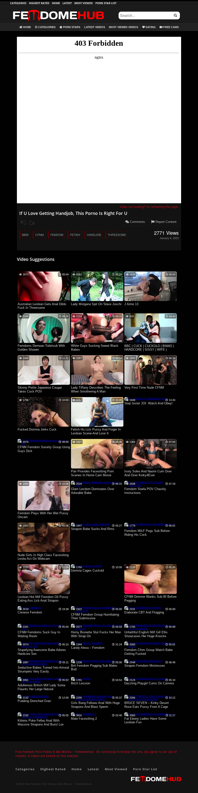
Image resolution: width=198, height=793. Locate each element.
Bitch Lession (80, 683)
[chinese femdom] (29, 607)
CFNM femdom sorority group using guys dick (44, 449)
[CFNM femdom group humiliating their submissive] (97, 610)
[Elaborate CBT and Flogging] (142, 607)
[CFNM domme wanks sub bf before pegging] (150, 592)
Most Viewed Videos (123, 27)
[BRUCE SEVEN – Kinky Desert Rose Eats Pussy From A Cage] (150, 699)
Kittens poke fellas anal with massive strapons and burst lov (41, 722)
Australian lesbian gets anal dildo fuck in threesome (42, 306)
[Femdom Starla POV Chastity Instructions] (150, 485)
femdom (56, 235)
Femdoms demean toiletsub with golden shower (41, 347)
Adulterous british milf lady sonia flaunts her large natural (41, 687)
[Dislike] (23, 222)
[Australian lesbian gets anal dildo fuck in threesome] (44, 300)
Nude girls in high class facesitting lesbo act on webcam (43, 557)
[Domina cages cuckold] (86, 565)
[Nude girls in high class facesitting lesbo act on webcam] (44, 551)
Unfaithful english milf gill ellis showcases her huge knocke (146, 634)
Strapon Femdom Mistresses (144, 665)
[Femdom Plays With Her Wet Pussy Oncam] (44, 509)
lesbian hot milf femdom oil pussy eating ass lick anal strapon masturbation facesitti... (43, 599)
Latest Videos (94, 27)
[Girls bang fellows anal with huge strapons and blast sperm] (97, 699)
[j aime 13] (150, 300)
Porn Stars (71, 27)
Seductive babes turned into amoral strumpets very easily (43, 669)
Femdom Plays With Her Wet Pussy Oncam (43, 515)
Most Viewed (83, 3)
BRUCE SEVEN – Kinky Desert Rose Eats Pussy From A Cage (146, 705)
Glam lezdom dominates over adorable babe (92, 491)
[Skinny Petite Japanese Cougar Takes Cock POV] (44, 383)
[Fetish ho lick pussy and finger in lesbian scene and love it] (97, 425)
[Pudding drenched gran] (33, 696)
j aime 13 (131, 304)
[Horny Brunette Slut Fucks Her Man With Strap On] (97, 628)
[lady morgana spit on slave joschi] (97, 300)
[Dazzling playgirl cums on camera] (146, 678)
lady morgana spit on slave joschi (96, 304)
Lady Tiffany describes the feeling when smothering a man (96, 389)
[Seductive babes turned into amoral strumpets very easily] (44, 663)
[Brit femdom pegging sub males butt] (94, 660)
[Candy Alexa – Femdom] (86, 643)
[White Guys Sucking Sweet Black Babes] (97, 341)
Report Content (166, 222)
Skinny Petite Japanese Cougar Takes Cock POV (40, 389)
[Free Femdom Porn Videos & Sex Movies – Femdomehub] (58, 9)
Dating (150, 27)
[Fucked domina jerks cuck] (44, 425)
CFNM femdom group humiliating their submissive (95, 616)
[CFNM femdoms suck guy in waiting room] (44, 628)
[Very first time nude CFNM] (150, 383)
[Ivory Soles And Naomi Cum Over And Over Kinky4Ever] (150, 467)
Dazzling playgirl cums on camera (149, 683)
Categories (18, 3)
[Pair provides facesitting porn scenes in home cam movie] (97, 467)
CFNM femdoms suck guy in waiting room (39, 634)
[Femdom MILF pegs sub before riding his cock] (150, 527)
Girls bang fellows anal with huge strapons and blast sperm (95, 705)
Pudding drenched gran (34, 701)
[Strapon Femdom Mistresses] (143, 660)
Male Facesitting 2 (84, 718)
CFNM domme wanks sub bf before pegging (150, 598)
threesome (117, 235)
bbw (25, 235)
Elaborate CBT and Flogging (144, 612)
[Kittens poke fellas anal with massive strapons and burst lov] (44, 716)
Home (56, 3)
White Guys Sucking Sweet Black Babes (94, 347)
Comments (137, 222)
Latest (67, 3)
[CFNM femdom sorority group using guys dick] (44, 443)
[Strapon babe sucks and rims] (90, 524)
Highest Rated (39, 3)
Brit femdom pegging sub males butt (94, 667)
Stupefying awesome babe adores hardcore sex (42, 652)
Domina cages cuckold (87, 570)
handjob (94, 235)
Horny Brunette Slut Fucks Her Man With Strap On (96, 634)
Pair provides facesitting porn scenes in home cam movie (92, 473)
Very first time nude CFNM (144, 387)
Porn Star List (105, 3)
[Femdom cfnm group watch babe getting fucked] (150, 646)
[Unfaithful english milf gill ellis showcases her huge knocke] (150, 628)
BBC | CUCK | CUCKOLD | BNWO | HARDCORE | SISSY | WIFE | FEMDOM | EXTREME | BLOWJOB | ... (150, 348)
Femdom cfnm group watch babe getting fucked (148, 652)
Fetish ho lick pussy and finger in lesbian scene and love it (96, 431)
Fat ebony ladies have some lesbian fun (145, 720)
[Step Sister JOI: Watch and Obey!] (146, 398)
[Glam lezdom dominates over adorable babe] (97, 485)
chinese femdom (30, 612)
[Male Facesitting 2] (83, 713)
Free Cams (171, 27)
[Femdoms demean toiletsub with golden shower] (44, 341)
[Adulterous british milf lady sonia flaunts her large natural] (44, 681)
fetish (75, 235)
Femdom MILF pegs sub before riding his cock (147, 532)
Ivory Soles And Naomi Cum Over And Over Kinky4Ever (148, 473)
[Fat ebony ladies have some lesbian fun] (149, 713)
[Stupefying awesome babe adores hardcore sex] (44, 646)
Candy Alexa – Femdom (88, 648)
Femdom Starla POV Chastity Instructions (145, 491)
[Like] (32, 222)
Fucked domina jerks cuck (37, 429)
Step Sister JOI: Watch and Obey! (148, 403)
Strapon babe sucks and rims (92, 529)
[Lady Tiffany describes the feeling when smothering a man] (97, 383)
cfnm (39, 235)
